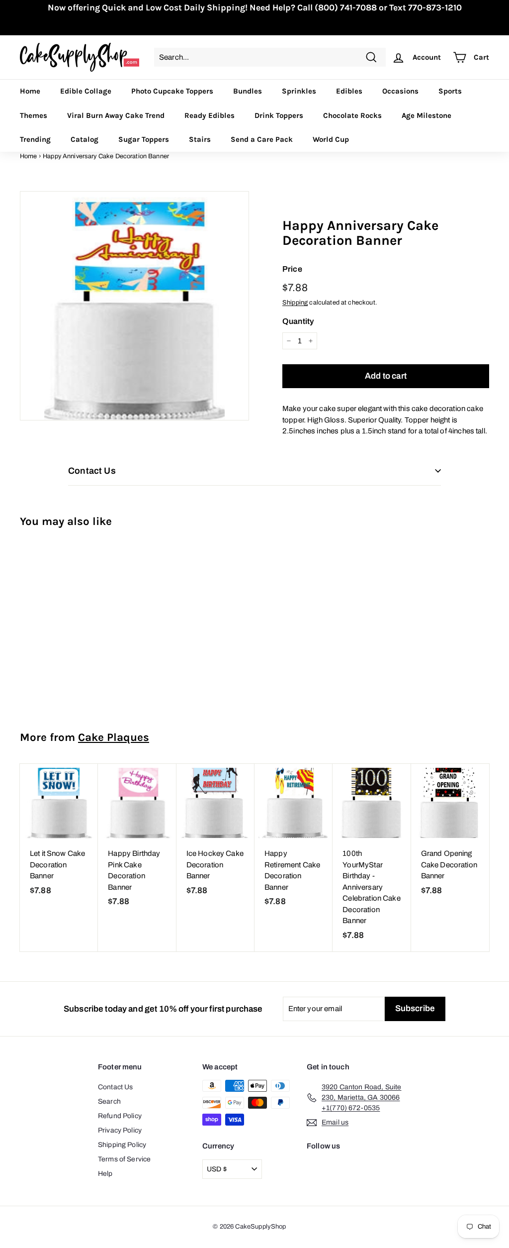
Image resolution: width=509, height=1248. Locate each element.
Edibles (349, 91)
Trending (35, 139)
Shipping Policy (122, 1144)
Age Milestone (426, 115)
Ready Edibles (209, 115)
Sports (450, 91)
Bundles (247, 91)
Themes (33, 115)
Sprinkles (299, 91)
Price (292, 269)
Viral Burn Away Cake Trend (116, 115)
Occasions (400, 91)
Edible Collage (85, 91)
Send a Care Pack (262, 139)
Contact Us (115, 1087)
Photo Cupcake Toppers (172, 91)
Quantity (298, 321)
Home (30, 91)
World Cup (331, 139)
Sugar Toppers (143, 139)
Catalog (84, 139)
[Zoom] (134, 306)
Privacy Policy (120, 1130)
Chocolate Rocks (352, 115)
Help (105, 1173)
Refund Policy (120, 1116)
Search (109, 1101)
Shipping (295, 302)
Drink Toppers (278, 115)
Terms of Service (124, 1159)
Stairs (200, 139)
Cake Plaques (113, 737)
